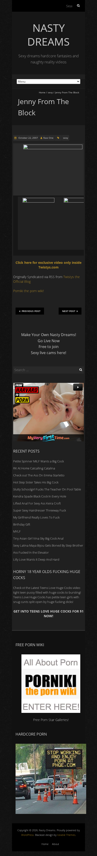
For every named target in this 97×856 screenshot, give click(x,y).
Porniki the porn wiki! (28, 291)
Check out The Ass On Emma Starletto (39, 475)
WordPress (27, 835)
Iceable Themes (66, 835)
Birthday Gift (21, 524)
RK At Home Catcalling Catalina (34, 468)
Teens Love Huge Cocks (29, 597)
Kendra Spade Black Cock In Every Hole (39, 496)
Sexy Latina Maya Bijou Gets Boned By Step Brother (48, 545)
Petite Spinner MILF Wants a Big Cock (38, 461)
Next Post (68, 311)
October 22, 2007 (28, 137)
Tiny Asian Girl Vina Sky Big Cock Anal (38, 538)
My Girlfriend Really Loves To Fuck (36, 517)
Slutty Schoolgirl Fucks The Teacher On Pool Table (47, 489)
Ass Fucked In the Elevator (31, 552)
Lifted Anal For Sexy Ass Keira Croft (37, 503)
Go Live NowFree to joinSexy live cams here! (48, 346)
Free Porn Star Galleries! (51, 720)
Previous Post (31, 311)
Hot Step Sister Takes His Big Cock (35, 482)
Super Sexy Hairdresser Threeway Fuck (39, 510)
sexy (50, 92)
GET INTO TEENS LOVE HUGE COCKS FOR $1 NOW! (48, 613)
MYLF (17, 531)
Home (42, 92)
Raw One (48, 137)
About (55, 844)
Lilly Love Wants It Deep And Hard (36, 559)
